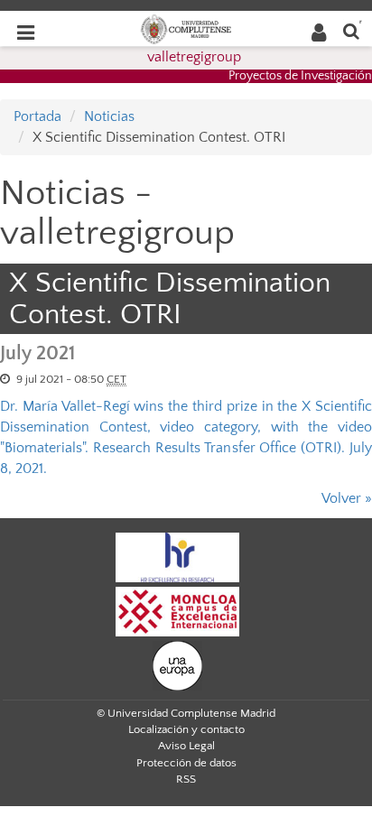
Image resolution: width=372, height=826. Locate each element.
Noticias (109, 116)
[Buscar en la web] (351, 30)
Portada (37, 116)
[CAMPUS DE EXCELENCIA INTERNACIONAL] (178, 610)
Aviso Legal (186, 745)
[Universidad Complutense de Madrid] (186, 28)
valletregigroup (194, 57)
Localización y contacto (186, 729)
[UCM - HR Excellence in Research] (178, 556)
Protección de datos (186, 762)
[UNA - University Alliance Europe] (177, 664)
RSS (186, 779)
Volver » (346, 498)
